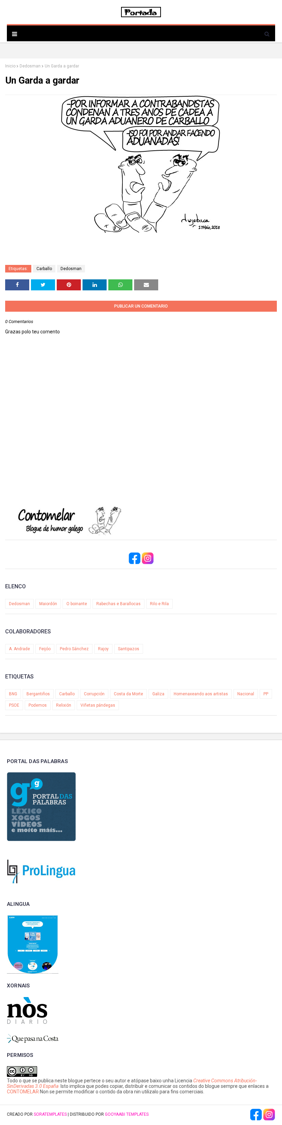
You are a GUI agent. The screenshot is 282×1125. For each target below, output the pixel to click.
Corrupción (94, 694)
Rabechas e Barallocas (118, 603)
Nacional (245, 694)
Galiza (158, 694)
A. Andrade (19, 648)
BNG (13, 694)
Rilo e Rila (159, 603)
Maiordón (48, 603)
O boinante (76, 603)
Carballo (44, 268)
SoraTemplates (50, 1114)
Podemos (38, 705)
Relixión (63, 705)
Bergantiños (38, 694)
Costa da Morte (128, 694)
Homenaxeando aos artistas (201, 694)
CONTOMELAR (23, 1091)
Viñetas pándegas (97, 705)
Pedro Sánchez (74, 648)
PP (265, 694)
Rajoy (103, 648)
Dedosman (30, 66)
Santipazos (128, 648)
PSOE (14, 705)
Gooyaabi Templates (127, 1114)
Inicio (10, 66)
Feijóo (45, 648)
